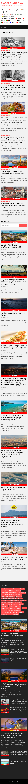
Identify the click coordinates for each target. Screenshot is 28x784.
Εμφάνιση (11, 598)
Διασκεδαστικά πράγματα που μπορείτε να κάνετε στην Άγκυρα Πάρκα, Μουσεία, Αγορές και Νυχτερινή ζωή (12, 454)
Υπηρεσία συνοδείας (6, 612)
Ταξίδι (10, 610)
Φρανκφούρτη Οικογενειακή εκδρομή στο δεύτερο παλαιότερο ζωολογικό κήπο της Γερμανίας (18, 701)
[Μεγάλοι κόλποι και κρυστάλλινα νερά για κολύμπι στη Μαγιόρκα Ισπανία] (5, 760)
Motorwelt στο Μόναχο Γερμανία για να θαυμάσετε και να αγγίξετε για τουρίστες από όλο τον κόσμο (14, 55)
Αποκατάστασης (13, 592)
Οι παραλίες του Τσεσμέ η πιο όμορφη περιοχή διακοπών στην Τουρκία (14, 558)
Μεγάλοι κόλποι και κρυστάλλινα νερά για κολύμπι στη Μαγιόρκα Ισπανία (18, 761)
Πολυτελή (12, 608)
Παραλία (17, 606)
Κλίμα (3, 604)
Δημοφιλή (4, 596)
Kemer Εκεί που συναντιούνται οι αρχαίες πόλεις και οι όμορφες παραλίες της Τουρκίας (12, 418)
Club (3, 588)
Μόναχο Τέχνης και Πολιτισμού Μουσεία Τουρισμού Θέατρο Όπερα (12, 173)
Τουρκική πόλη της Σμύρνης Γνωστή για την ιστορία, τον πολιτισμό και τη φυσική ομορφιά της (13, 282)
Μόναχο (8, 50)
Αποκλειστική (22, 592)
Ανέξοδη (18, 590)
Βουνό (11, 594)
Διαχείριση (12, 596)
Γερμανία (3, 50)
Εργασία (3, 600)
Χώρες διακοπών (12, 3)
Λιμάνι (15, 604)
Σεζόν (24, 608)
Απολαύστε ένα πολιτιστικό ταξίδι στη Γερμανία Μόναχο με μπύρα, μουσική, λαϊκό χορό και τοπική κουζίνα (14, 120)
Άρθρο (8, 588)
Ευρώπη (10, 600)
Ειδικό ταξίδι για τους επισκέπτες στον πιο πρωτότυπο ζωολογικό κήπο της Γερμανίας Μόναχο (13, 87)
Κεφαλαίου (18, 602)
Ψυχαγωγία (15, 614)
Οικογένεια (4, 606)
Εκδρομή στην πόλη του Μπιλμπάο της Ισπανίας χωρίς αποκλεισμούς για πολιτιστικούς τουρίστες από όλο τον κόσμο (18, 754)
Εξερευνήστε (18, 598)
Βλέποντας (4, 594)
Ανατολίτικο (4, 592)
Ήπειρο (15, 588)
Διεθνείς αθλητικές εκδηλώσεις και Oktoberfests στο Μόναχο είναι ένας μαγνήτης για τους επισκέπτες (13, 140)
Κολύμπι (9, 604)
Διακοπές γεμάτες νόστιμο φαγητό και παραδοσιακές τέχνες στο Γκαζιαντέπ (14, 347)
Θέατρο (16, 600)
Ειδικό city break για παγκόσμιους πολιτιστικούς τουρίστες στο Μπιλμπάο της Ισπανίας (12, 735)
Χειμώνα (21, 612)
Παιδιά (11, 606)
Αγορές (3, 590)
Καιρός (3, 602)
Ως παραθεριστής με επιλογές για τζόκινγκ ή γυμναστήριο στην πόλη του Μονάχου (13, 205)
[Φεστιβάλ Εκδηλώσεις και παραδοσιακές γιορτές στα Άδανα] (14, 625)
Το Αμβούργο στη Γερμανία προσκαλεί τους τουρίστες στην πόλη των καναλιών (14, 686)
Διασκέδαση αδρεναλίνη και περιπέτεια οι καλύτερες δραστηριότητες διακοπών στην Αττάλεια (12, 523)
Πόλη (19, 608)
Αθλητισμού (10, 590)
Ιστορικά (23, 600)
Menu (4, 27)
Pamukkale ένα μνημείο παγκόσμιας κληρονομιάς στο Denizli (13, 489)
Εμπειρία (4, 598)
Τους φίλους (17, 610)
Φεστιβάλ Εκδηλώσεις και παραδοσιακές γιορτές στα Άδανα (12, 246)
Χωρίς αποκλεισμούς (6, 614)
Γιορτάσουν (18, 594)
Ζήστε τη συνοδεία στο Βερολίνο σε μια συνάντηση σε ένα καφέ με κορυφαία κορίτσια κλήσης (18, 709)
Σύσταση (4, 610)
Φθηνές (15, 612)
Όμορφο (21, 588)
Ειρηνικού (19, 596)
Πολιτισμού (4, 608)
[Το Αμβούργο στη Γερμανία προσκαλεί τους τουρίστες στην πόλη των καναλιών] (14, 675)
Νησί (21, 604)
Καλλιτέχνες (10, 602)
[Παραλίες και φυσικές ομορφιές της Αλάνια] (5, 658)
